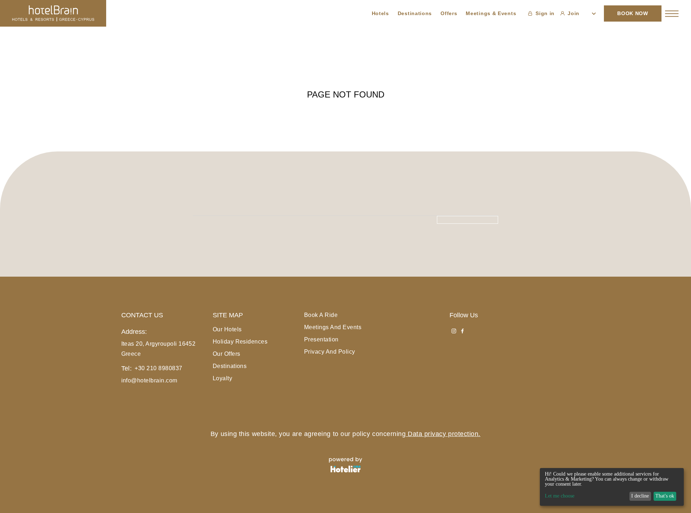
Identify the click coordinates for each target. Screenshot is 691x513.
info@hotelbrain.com (149, 380)
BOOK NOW (632, 13)
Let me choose (559, 496)
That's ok (664, 496)
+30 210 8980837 (158, 368)
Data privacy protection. (444, 433)
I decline (640, 496)
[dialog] (612, 487)
